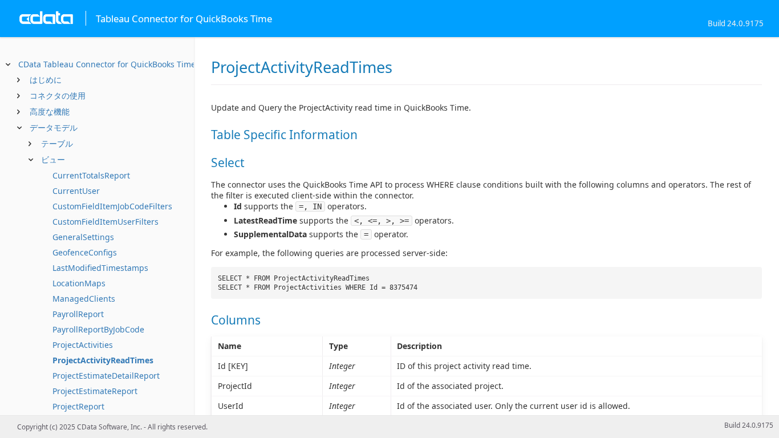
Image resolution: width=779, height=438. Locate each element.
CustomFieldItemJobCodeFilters (112, 206)
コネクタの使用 (58, 95)
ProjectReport (78, 406)
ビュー (53, 159)
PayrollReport (78, 314)
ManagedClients (83, 298)
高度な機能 (50, 111)
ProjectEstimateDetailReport (106, 375)
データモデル (54, 127)
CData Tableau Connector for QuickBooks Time (107, 64)
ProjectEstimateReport (94, 391)
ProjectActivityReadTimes (102, 360)
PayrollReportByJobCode (98, 329)
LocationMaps (79, 283)
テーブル (57, 143)
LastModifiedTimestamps (100, 267)
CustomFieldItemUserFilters (105, 221)
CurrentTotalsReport (91, 175)
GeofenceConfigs (84, 252)
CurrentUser (76, 190)
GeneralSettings (83, 237)
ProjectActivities (82, 344)
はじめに (46, 79)
